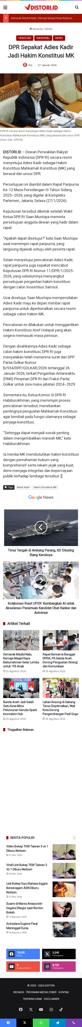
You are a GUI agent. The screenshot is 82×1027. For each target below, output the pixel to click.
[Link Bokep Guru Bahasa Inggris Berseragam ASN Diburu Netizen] (64, 889)
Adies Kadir (23, 487)
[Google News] (41, 497)
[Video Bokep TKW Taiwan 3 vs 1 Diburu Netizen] (64, 852)
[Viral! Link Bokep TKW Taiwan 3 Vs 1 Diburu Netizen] (64, 871)
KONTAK (64, 992)
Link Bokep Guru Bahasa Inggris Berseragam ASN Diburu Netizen (27, 888)
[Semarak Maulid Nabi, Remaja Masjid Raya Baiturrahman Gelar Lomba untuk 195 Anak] (21, 640)
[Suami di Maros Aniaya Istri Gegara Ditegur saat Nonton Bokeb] (64, 909)
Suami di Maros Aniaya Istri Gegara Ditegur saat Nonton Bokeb (24, 908)
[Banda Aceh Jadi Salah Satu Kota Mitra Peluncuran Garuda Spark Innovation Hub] (21, 688)
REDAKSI (18, 992)
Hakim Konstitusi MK (45, 487)
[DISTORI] (41, 7)
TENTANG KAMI (32, 998)
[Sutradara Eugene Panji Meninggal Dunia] (64, 929)
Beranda (37, 29)
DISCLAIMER (51, 998)
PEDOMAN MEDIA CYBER (41, 992)
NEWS (49, 29)
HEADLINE (25, 38)
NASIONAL (43, 38)
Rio (30, 65)
